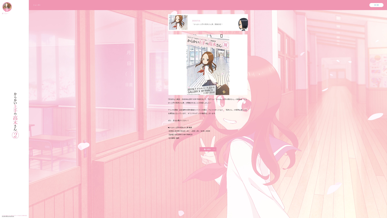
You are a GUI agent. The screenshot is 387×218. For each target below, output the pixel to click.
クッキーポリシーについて (8, 216)
